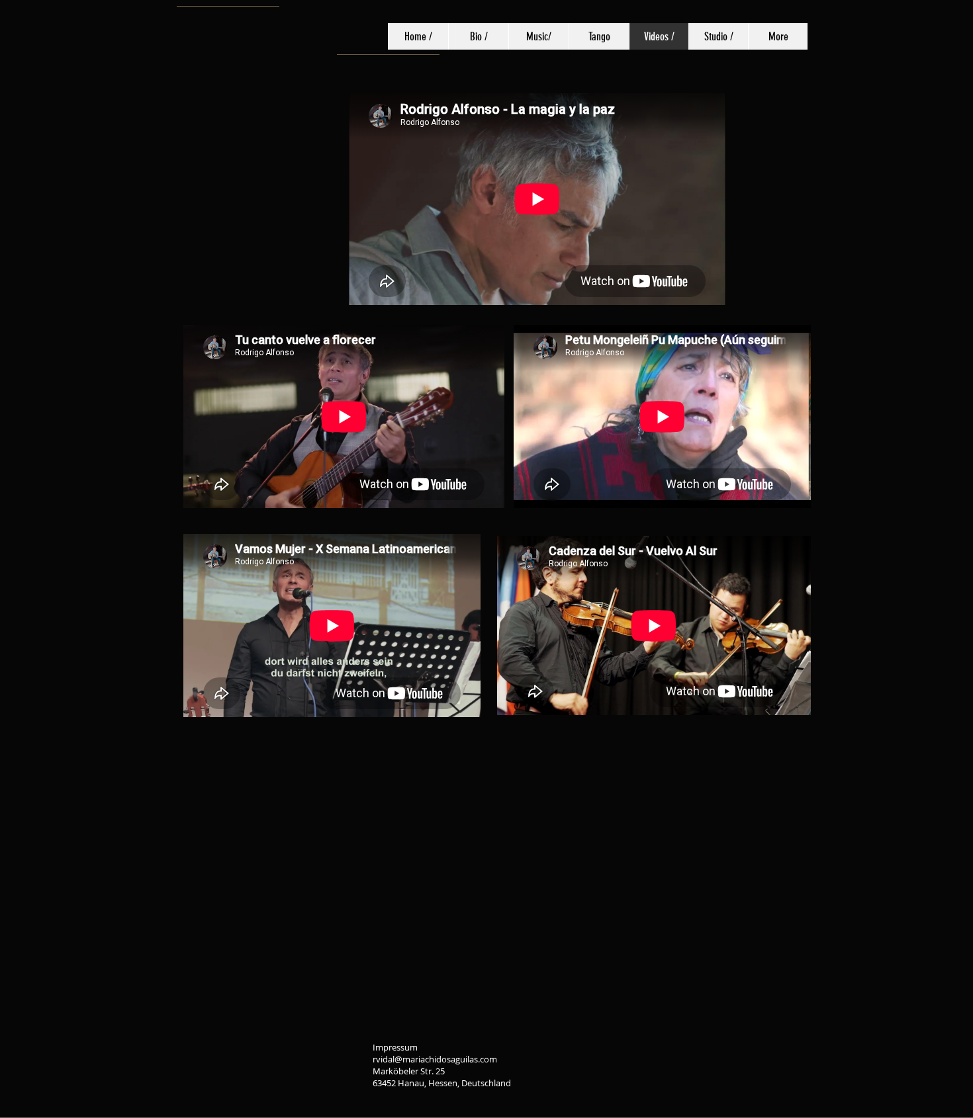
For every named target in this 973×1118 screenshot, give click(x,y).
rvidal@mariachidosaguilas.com (435, 1059)
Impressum (396, 1047)
